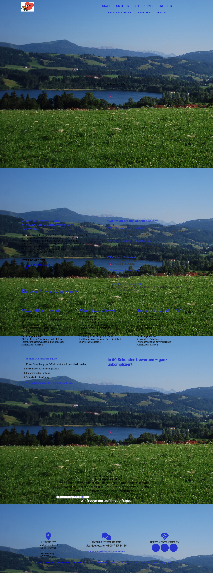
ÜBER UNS (122, 6)
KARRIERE (144, 12)
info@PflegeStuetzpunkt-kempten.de (106, 551)
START (106, 6)
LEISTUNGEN (143, 6)
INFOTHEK (165, 6)
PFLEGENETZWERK (119, 12)
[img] (48, 11)
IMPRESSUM (64, 562)
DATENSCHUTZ (80, 562)
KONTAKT (162, 12)
